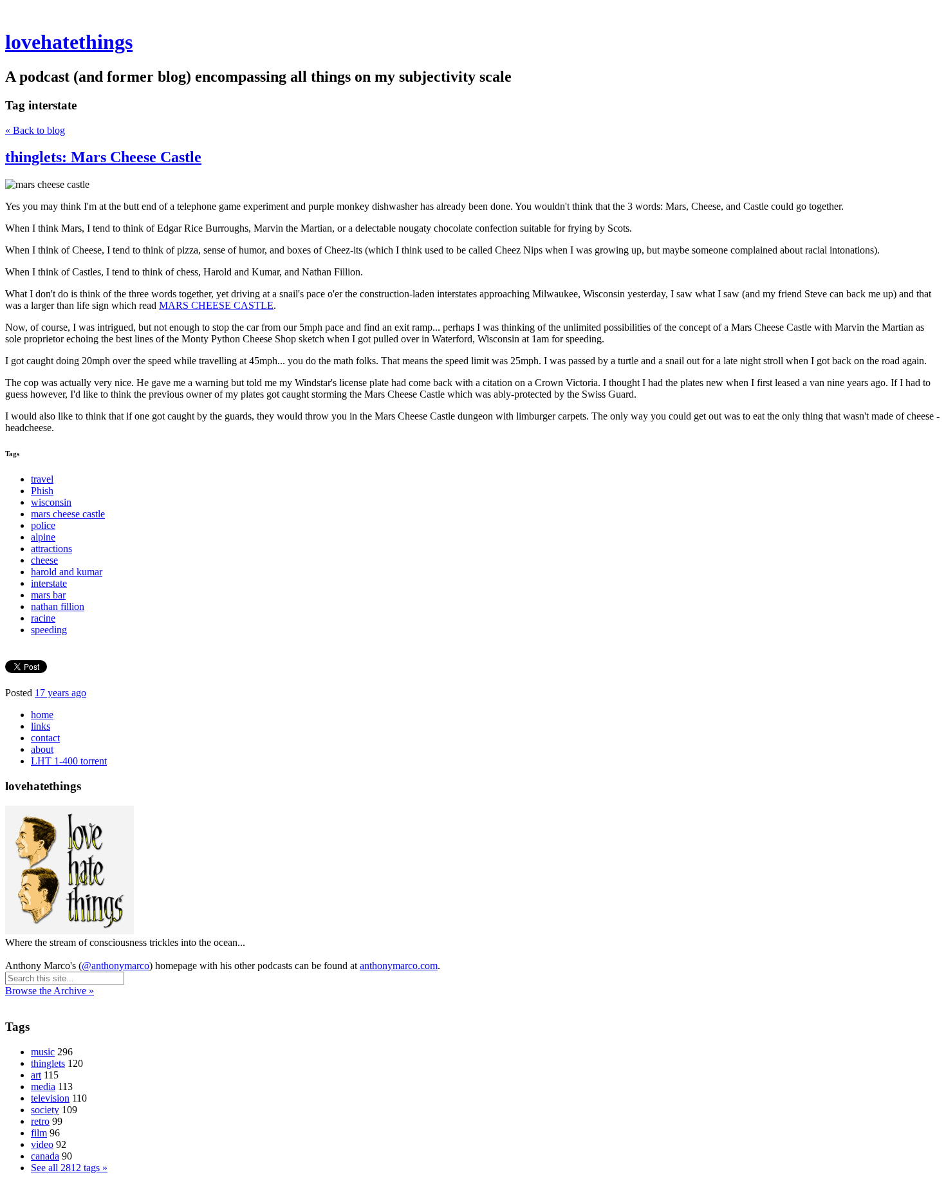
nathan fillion (57, 606)
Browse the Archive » (49, 990)
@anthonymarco (115, 965)
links (40, 726)
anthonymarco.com (399, 965)
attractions (51, 548)
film (39, 1132)
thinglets (48, 1063)
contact (45, 737)
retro (40, 1121)
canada (45, 1156)
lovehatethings (69, 41)
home (42, 714)
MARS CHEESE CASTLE (216, 305)
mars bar (48, 594)
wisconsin (51, 502)
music (43, 1051)
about (42, 749)
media (43, 1086)
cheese (44, 560)
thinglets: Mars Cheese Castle (103, 157)
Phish (42, 490)
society (45, 1109)
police (43, 525)
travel (42, 479)
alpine (43, 537)
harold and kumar (66, 571)
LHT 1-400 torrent (69, 760)
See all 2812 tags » (69, 1167)
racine (43, 618)
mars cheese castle (68, 513)
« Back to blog (35, 130)
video (42, 1144)
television (50, 1098)
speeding (49, 629)
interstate (49, 583)
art (36, 1074)
